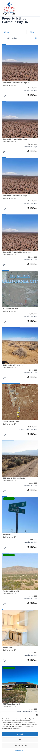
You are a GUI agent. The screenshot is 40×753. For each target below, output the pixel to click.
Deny (20, 740)
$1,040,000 (32, 427)
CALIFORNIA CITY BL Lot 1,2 (13, 366)
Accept (20, 734)
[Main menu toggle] (36, 8)
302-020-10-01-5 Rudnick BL (14, 479)
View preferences (20, 745)
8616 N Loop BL (9, 649)
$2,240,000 (32, 88)
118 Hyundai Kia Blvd (10, 310)
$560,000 (33, 709)
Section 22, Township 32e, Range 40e (17, 253)
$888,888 (33, 483)
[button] (37, 715)
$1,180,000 (33, 314)
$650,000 (33, 596)
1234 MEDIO (9, 536)
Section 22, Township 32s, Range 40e (16, 140)
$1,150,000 (33, 370)
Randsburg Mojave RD (11, 592)
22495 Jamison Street (11, 423)
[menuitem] (14, 32)
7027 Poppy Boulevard (11, 705)
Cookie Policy (19, 750)
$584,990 (33, 652)
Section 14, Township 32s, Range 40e (16, 84)
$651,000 (33, 539)
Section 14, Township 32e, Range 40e (16, 197)
